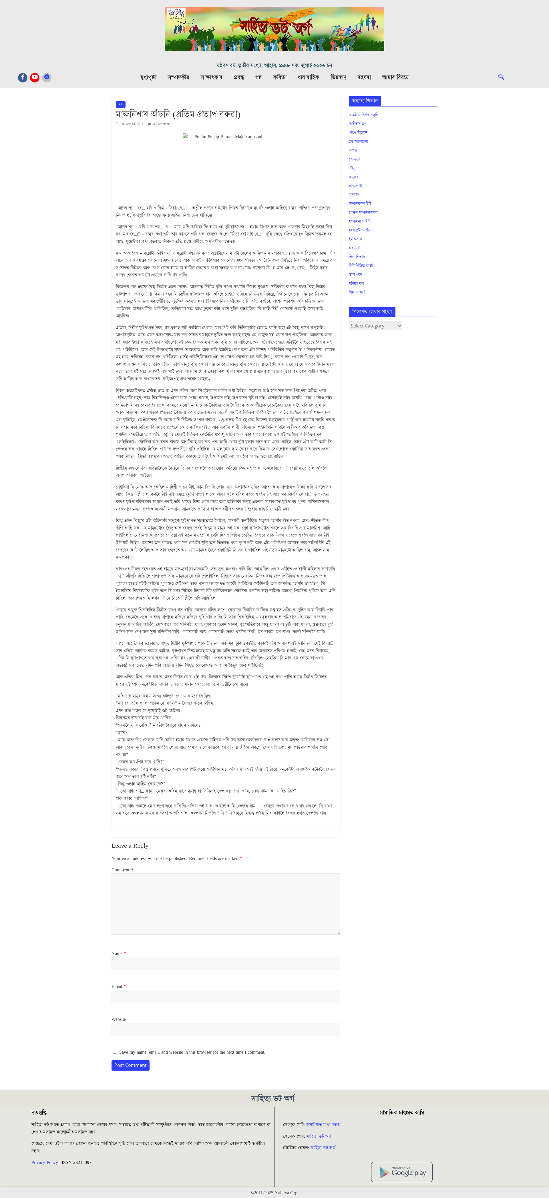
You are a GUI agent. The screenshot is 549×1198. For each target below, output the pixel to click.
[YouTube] (34, 77)
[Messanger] (46, 77)
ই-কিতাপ (355, 239)
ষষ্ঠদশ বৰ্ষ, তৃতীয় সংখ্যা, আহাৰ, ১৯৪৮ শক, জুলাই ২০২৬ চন (274, 66)
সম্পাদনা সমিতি (360, 221)
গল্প (258, 78)
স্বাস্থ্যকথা (355, 186)
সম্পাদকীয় (178, 78)
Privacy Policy (44, 1162)
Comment (122, 870)
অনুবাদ (354, 195)
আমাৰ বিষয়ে (395, 78)
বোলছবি (355, 159)
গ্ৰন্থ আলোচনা (358, 142)
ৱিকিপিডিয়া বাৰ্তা (361, 266)
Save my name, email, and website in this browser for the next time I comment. (192, 1052)
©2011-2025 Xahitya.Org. (274, 1193)
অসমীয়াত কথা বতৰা (324, 1125)
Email (119, 986)
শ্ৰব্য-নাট (355, 248)
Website (119, 1019)
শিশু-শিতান (357, 257)
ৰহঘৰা (364, 78)
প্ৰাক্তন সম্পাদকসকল (363, 213)
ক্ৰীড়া (353, 168)
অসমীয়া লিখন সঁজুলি (363, 115)
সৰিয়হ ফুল (356, 284)
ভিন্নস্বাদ (338, 78)
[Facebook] (22, 77)
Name (119, 953)
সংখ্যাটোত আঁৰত (361, 230)
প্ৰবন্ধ (239, 78)
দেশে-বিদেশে (358, 133)
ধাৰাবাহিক (308, 78)
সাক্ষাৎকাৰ (211, 78)
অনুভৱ (353, 177)
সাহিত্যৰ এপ (358, 124)
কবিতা (280, 78)
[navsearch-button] (504, 77)
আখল (353, 150)
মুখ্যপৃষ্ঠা (148, 78)
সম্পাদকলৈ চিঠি (360, 204)
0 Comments (161, 124)
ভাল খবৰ (355, 275)
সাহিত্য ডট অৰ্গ (319, 1136)
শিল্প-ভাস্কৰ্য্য (357, 292)
